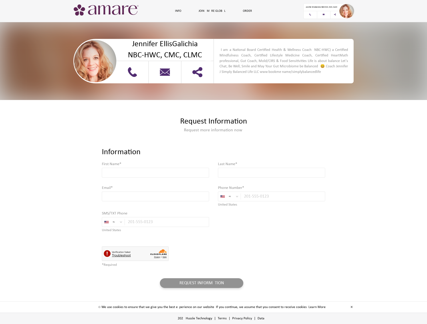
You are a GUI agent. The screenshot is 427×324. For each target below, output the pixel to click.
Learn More (317, 307)
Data (261, 318)
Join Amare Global (212, 11)
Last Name (226, 164)
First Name (110, 164)
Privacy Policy (242, 318)
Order (247, 11)
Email (106, 188)
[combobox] (229, 197)
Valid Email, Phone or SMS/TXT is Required (133, 204)
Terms (222, 318)
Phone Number (230, 188)
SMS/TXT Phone (114, 213)
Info (178, 11)
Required (108, 181)
